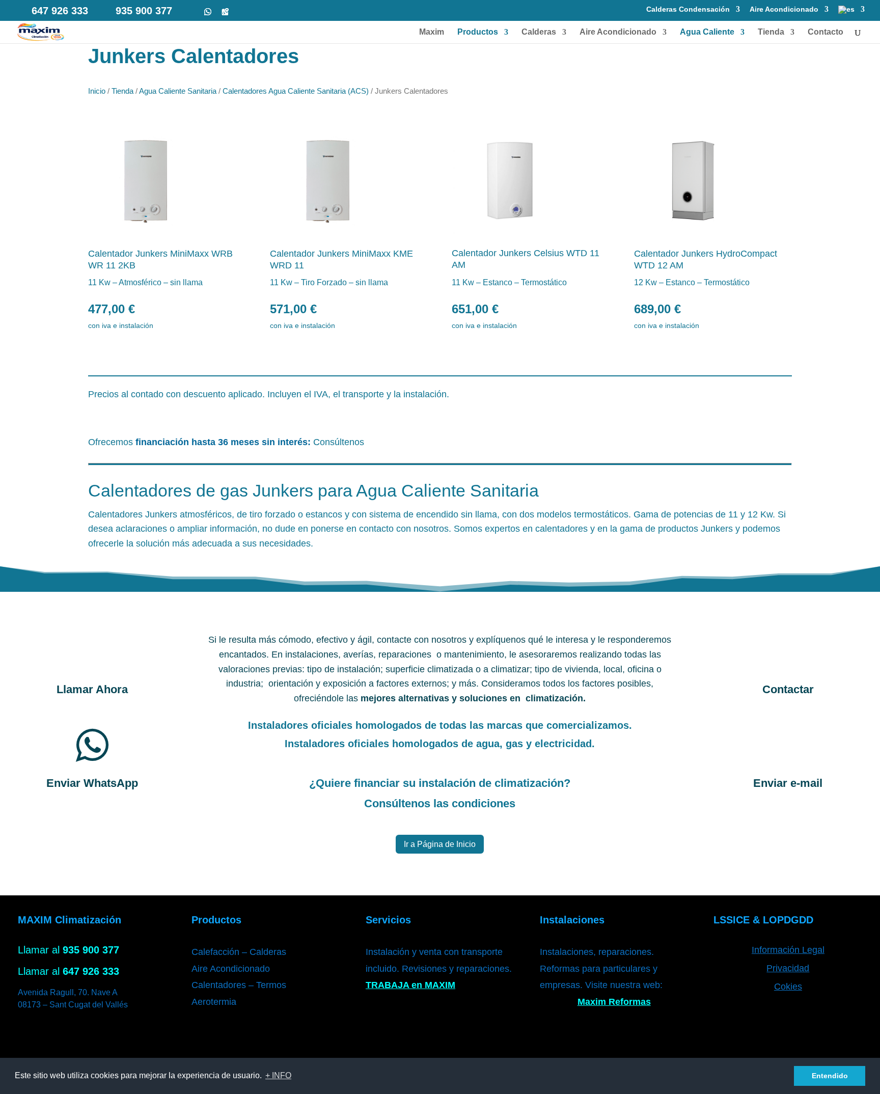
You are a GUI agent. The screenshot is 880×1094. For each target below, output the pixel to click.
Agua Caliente (707, 32)
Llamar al (68, 949)
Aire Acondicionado (784, 9)
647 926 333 (60, 10)
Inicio (96, 91)
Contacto (825, 32)
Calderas (538, 32)
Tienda (771, 32)
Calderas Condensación (688, 9)
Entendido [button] (830, 1076)
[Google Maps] (225, 11)
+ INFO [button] (278, 1075)
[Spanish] (851, 12)
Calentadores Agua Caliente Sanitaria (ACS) (296, 91)
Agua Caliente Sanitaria (177, 91)
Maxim (431, 32)
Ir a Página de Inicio (440, 844)
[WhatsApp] (207, 11)
